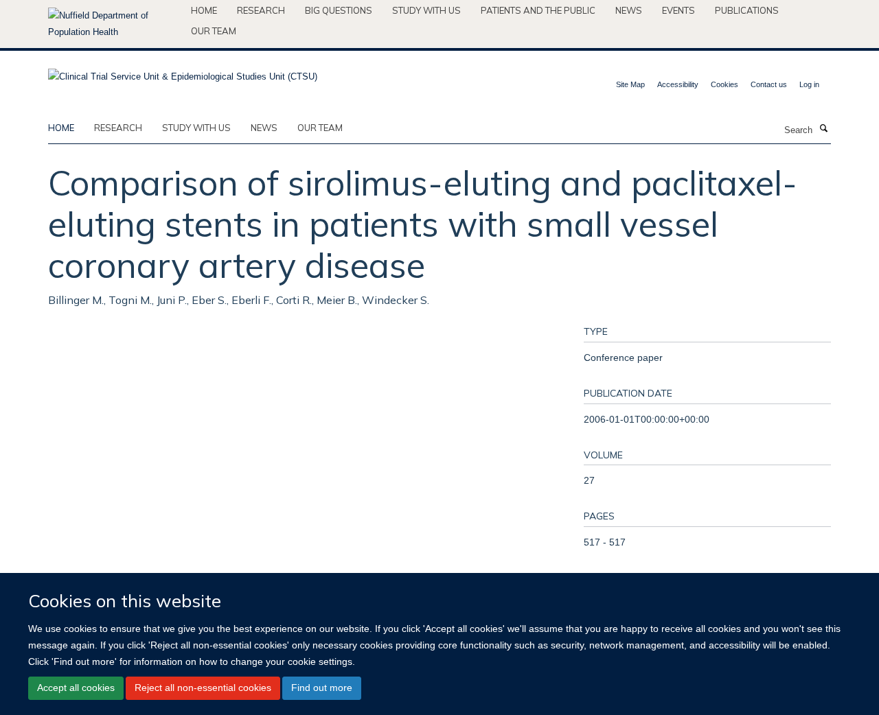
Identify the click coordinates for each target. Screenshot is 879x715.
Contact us (769, 84)
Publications (747, 10)
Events (678, 10)
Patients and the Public (538, 10)
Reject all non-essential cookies (203, 687)
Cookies (724, 84)
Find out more (321, 687)
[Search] (823, 129)
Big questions (338, 10)
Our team (213, 30)
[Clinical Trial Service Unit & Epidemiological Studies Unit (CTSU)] (182, 72)
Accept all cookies (76, 687)
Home (204, 10)
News (628, 10)
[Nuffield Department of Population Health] (114, 24)
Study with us (426, 10)
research (118, 127)
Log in (809, 84)
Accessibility (677, 84)
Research (261, 10)
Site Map (630, 84)
